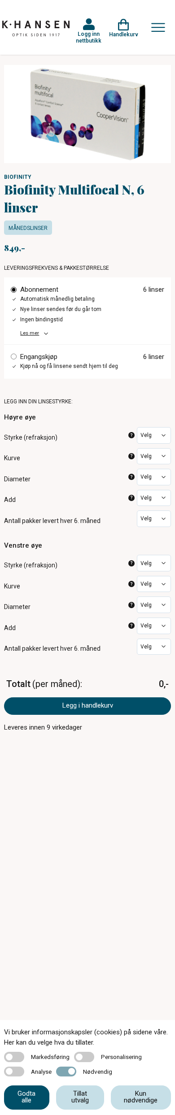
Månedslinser (28, 228)
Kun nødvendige (141, 1096)
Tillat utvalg (80, 1096)
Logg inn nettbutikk (88, 37)
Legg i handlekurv (87, 705)
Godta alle (26, 1096)
